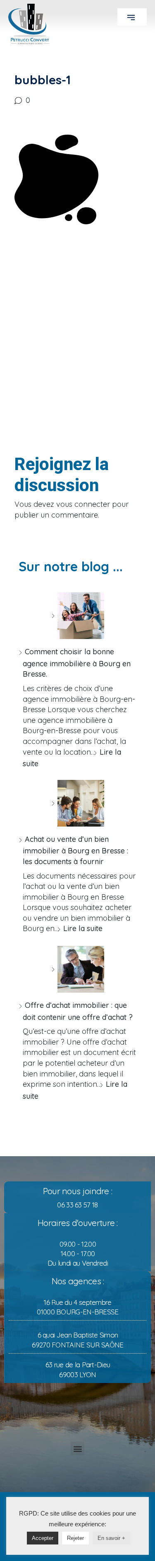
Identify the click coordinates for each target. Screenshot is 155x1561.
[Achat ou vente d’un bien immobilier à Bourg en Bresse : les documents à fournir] (77, 803)
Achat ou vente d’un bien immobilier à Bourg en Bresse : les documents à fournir (75, 850)
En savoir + (111, 1538)
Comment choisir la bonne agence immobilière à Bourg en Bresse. (77, 663)
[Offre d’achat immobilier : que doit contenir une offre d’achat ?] (77, 969)
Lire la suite (83, 928)
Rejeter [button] (75, 1538)
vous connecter (83, 504)
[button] (132, 17)
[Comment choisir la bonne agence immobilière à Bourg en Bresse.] (77, 615)
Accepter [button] (42, 1538)
